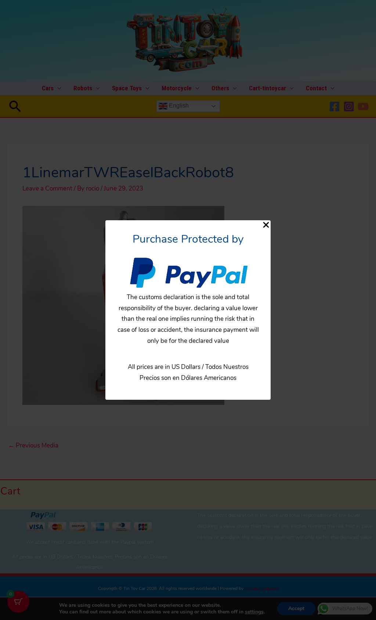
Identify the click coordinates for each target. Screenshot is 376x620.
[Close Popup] (266, 225)
